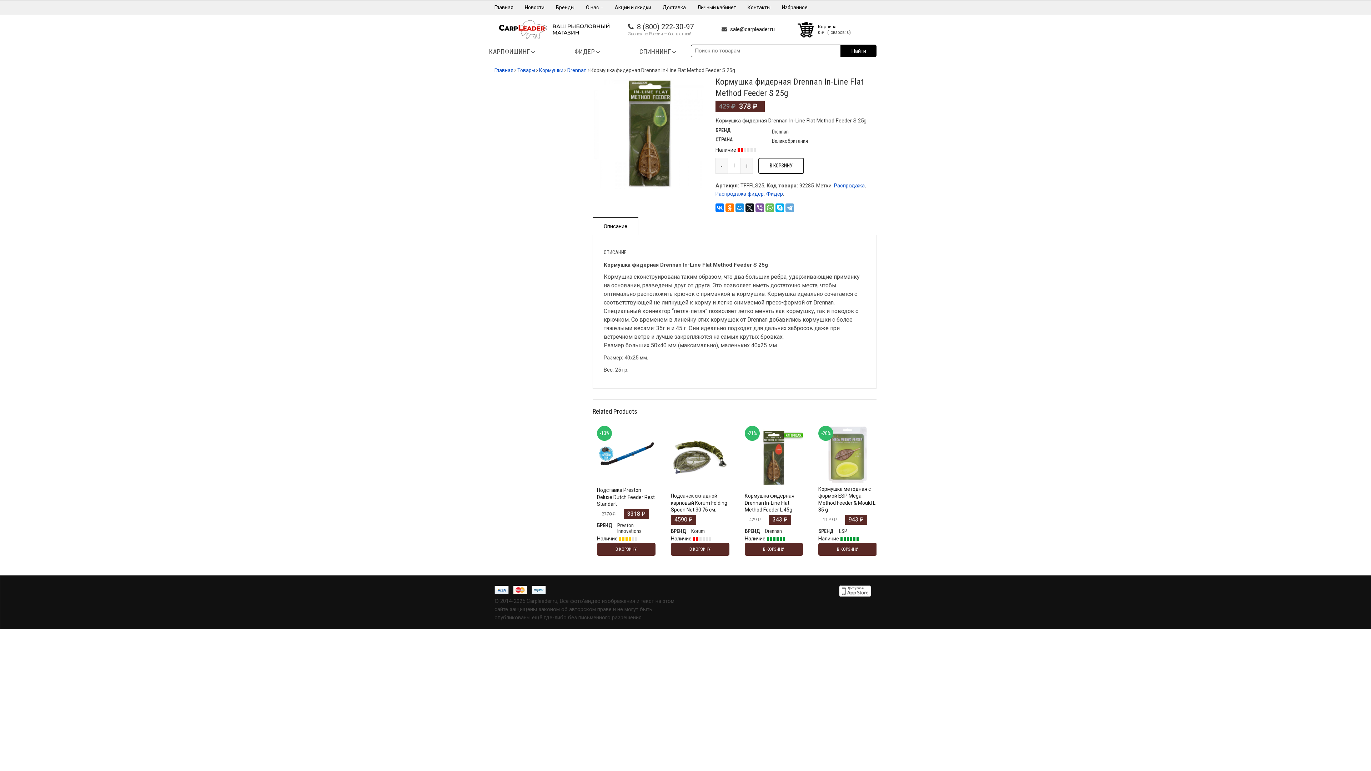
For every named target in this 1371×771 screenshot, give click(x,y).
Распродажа (849, 185)
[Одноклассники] (729, 207)
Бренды (565, 7)
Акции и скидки (633, 7)
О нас (593, 7)
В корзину (781, 165)
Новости (534, 7)
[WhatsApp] (769, 207)
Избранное (795, 7)
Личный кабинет (716, 7)
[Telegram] (789, 207)
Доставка (674, 7)
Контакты (759, 7)
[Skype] (779, 207)
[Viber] (759, 207)
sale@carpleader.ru (752, 29)
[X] (749, 207)
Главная (503, 7)
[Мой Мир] (739, 207)
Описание (615, 226)
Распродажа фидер (739, 194)
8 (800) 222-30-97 (665, 26)
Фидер (774, 194)
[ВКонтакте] (719, 207)
